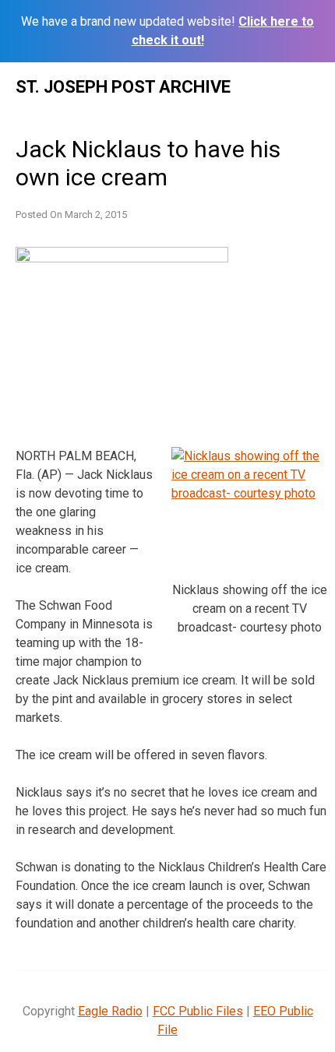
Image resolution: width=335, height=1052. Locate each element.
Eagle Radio (110, 1011)
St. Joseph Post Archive (123, 87)
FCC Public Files (198, 1011)
